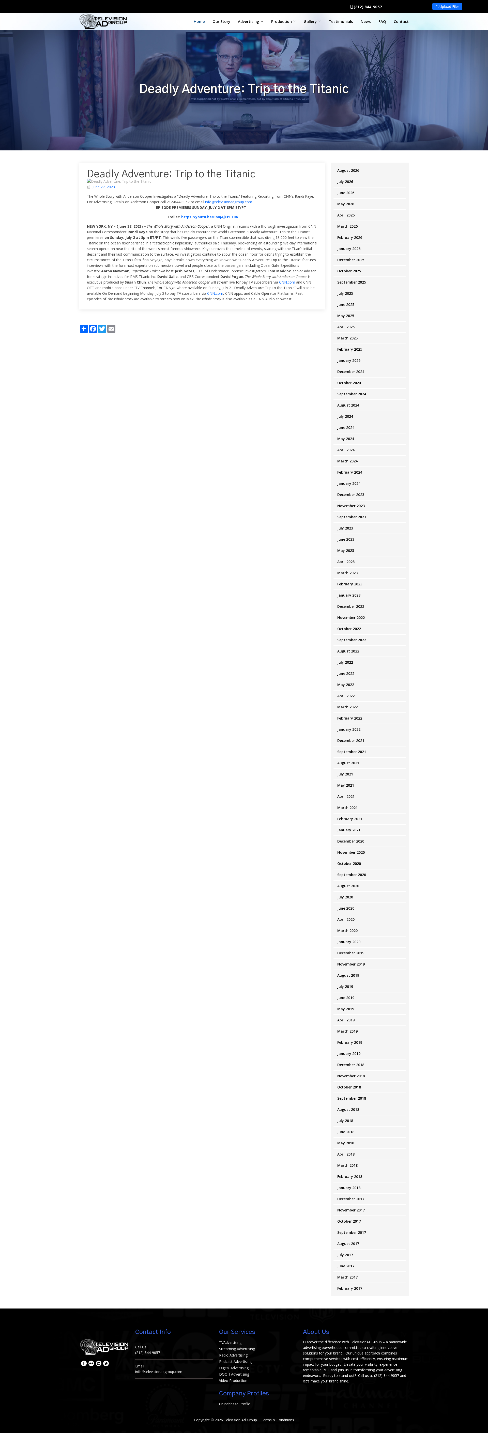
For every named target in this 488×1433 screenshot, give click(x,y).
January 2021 (348, 830)
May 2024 (345, 438)
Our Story (221, 21)
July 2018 (345, 1120)
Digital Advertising (234, 1367)
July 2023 (345, 528)
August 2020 (348, 885)
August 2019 (348, 975)
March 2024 (347, 461)
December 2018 (350, 1064)
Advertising (248, 21)
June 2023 (345, 539)
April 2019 (346, 1020)
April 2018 (346, 1154)
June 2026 (345, 192)
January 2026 (348, 248)
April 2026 (346, 215)
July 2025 (345, 293)
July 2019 (345, 986)
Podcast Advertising (235, 1361)
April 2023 (346, 561)
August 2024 (348, 405)
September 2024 (351, 394)
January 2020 (348, 941)
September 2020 (351, 874)
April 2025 (346, 326)
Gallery (310, 21)
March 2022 (347, 707)
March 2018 (347, 1165)
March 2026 (347, 226)
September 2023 (351, 517)
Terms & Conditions (277, 1420)
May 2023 (345, 550)
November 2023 (351, 505)
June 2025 (345, 304)
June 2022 (345, 673)
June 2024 (345, 427)
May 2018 (345, 1143)
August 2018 (348, 1109)
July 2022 (345, 662)
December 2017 (350, 1198)
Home (199, 21)
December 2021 (350, 740)
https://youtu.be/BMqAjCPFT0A (209, 216)
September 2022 (351, 639)
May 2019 (345, 1008)
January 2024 (348, 483)
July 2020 (345, 897)
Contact (401, 21)
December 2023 (350, 494)
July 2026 (345, 181)
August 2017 (348, 1243)
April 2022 (346, 695)
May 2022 (345, 684)
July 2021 (345, 774)
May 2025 (345, 315)
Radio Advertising (233, 1355)
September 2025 (351, 282)
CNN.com (287, 282)
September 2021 (351, 751)
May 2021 (345, 785)
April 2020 (346, 919)
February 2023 (349, 584)
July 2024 (345, 416)
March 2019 (347, 1031)
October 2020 (349, 863)
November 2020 (351, 852)
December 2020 (350, 841)
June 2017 (345, 1266)
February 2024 (349, 472)
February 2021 (349, 818)
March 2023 (347, 572)
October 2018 (349, 1087)
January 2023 (348, 595)
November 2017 (351, 1210)
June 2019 (345, 997)
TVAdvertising (230, 1342)
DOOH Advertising (234, 1374)
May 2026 (345, 203)
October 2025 (349, 271)
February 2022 (349, 718)
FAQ (382, 21)
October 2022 (349, 628)
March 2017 (347, 1277)
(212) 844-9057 (368, 6)
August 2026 (348, 170)
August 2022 (348, 651)
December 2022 (350, 606)
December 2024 (350, 371)
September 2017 (351, 1232)
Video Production (233, 1380)
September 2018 (351, 1098)
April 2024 (346, 449)
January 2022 (348, 729)
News (366, 21)
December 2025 (350, 259)
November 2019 (351, 964)
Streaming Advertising (237, 1348)
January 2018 (348, 1187)
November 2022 (351, 617)
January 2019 (348, 1053)
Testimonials (341, 21)
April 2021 (346, 796)
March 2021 (347, 807)
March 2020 (347, 930)
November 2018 (351, 1075)
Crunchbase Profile (234, 1403)
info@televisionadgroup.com (228, 201)
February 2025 (349, 349)
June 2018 (345, 1131)
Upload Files (449, 6)
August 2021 (348, 762)
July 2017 (345, 1254)
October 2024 (349, 382)
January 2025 (348, 360)
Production (281, 21)
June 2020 (345, 908)
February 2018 (349, 1176)
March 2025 (347, 338)
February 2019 (349, 1042)
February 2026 (349, 237)
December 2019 (350, 953)
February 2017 (349, 1288)
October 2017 (349, 1221)
